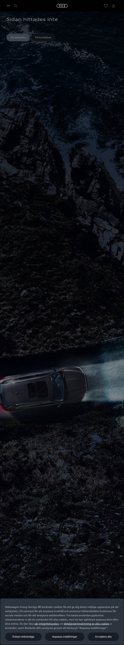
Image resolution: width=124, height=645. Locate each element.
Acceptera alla (103, 636)
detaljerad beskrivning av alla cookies (86, 623)
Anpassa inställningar (64, 636)
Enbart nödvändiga (23, 636)
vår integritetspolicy (46, 623)
